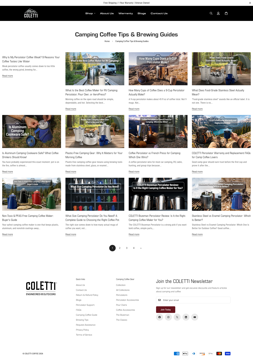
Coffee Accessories (125, 309)
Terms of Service (84, 334)
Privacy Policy (82, 329)
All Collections (123, 289)
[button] (226, 13)
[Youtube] (194, 317)
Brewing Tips (82, 319)
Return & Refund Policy (87, 294)
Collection (120, 284)
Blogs (142, 13)
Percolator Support (85, 304)
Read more (7, 75)
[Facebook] (159, 317)
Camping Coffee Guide (86, 314)
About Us (107, 13)
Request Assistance (85, 324)
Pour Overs (121, 304)
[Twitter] (177, 317)
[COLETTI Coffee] (31, 13)
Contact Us (159, 13)
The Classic (121, 319)
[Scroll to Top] (247, 344)
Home (107, 41)
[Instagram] (168, 317)
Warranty (125, 13)
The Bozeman (122, 314)
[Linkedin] (185, 317)
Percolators (121, 294)
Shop (89, 13)
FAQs (78, 309)
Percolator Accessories (127, 299)
